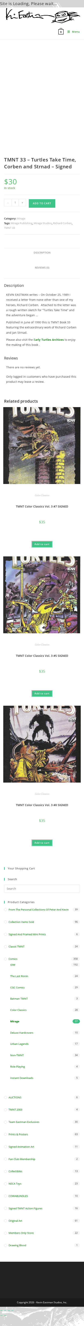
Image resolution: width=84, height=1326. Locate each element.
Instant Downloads (21, 1078)
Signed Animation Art (21, 1147)
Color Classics (42, 495)
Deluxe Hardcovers (21, 1033)
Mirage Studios (43, 223)
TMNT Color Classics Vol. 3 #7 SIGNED (42, 506)
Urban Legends (19, 1044)
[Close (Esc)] (12, 1310)
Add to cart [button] (42, 544)
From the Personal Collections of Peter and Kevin (39, 909)
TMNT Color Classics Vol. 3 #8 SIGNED (42, 805)
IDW (12, 965)
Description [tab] (42, 252)
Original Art (15, 1221)
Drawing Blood (17, 1245)
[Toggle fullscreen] (5, 1310)
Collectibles (15, 1171)
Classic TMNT (16, 946)
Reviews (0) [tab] (42, 267)
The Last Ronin (19, 976)
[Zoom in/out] (1, 1310)
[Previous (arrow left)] (1, 1315)
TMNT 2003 (15, 1109)
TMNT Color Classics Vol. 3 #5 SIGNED (42, 656)
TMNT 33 (9, 228)
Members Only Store (21, 1233)
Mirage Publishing (21, 223)
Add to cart (42, 203)
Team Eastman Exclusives (24, 1122)
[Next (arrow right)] (5, 1315)
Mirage (21, 218)
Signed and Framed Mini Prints (27, 934)
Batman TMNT (19, 998)
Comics (13, 959)
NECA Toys (15, 1183)
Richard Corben (62, 223)
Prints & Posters (18, 1134)
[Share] (8, 1310)
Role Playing (17, 1066)
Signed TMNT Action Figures (25, 1208)
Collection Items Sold (21, 922)
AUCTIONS (15, 1097)
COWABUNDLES (18, 1196)
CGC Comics (17, 987)
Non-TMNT (17, 1055)
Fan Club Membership (22, 1159)
